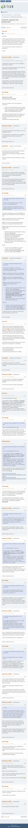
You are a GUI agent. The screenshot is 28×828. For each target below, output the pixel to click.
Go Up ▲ (15, 825)
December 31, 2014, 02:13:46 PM (8, 613)
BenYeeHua (6, 441)
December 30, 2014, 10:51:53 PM (8, 360)
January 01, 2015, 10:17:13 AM (7, 743)
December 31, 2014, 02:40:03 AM (8, 376)
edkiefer (5, 146)
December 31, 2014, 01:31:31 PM (8, 443)
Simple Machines (17, 826)
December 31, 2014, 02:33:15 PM (8, 676)
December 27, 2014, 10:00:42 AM (9, 33)
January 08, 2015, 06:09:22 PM (7, 788)
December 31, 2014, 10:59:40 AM (8, 419)
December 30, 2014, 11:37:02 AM (8, 148)
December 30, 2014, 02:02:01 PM (8, 195)
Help (12, 825)
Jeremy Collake (7, 57)
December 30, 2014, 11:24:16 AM (9, 94)
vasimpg (5, 92)
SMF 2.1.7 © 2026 (11, 826)
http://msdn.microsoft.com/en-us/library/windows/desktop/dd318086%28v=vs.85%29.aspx (14, 475)
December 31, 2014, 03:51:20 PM (8, 704)
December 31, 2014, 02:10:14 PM (8, 582)
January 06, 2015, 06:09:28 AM (7, 763)
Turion (5, 31)
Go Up (2, 816)
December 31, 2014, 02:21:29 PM (8, 648)
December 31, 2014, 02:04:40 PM (8, 510)
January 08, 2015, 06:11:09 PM (7, 803)
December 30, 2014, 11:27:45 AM (8, 127)
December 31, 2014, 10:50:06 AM (8, 395)
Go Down (3, 27)
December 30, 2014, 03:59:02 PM (8, 260)
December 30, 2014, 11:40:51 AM (8, 169)
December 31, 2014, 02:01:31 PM (8, 488)
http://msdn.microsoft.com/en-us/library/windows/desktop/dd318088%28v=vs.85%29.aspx (14, 479)
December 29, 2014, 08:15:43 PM (8, 59)
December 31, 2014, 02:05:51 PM (8, 540)
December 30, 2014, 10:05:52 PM (8, 323)
